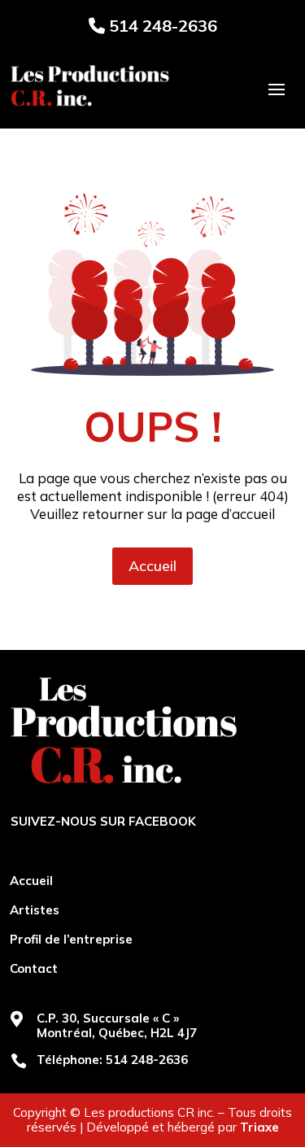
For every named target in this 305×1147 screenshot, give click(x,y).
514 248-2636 (161, 25)
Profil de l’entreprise (71, 939)
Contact (34, 969)
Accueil (152, 565)
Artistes (34, 910)
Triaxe (259, 1127)
